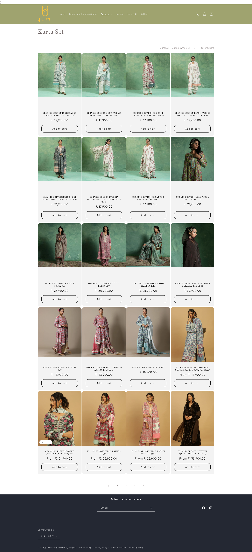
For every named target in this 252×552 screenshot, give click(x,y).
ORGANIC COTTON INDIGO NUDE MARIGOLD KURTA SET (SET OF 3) (59, 198)
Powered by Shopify (66, 547)
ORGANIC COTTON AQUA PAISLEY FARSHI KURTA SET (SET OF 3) (103, 114)
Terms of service (118, 547)
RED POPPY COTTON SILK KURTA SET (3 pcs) (104, 452)
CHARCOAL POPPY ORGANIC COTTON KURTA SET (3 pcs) (59, 452)
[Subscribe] (151, 508)
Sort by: (164, 47)
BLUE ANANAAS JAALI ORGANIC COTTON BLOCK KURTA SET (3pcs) (192, 368)
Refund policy (85, 547)
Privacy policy (100, 547)
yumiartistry (51, 547)
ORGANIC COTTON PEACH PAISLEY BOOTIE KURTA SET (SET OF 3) (192, 114)
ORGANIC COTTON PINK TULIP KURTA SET (104, 284)
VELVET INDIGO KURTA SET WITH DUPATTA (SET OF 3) (192, 284)
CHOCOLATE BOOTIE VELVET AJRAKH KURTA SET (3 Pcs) (192, 452)
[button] (106, 14)
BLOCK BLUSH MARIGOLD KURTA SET (60, 368)
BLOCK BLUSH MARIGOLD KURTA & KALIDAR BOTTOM (104, 368)
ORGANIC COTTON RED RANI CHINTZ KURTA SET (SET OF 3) (148, 114)
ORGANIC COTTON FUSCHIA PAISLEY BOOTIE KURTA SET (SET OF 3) (104, 199)
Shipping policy (136, 547)
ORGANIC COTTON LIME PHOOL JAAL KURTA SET (192, 198)
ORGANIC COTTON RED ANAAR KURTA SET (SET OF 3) (148, 198)
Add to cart (59, 128)
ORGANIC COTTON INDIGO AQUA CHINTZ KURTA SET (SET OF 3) (60, 114)
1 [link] (108, 485)
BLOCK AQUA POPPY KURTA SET (148, 367)
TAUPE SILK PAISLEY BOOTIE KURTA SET (60, 284)
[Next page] (143, 485)
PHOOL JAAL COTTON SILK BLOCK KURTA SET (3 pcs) (148, 452)
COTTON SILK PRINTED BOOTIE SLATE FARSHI (148, 284)
